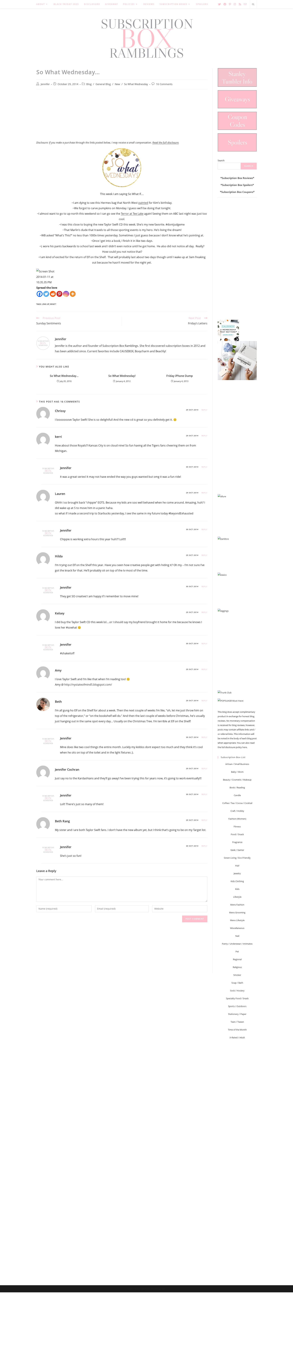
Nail (237, 935)
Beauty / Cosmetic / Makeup (237, 779)
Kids (237, 889)
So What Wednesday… (64, 376)
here (244, 747)
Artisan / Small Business (237, 764)
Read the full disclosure (165, 142)
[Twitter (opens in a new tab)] (219, 4)
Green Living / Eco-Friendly (237, 857)
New (117, 84)
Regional (237, 959)
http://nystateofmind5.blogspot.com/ (88, 684)
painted (143, 203)
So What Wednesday (136, 84)
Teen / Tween (237, 1021)
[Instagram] (66, 294)
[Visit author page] (43, 343)
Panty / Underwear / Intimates (237, 943)
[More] (73, 294)
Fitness (237, 826)
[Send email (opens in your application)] (245, 4)
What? (53, 304)
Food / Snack (237, 834)
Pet (237, 951)
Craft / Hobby (237, 810)
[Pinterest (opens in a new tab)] (230, 4)
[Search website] (253, 5)
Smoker (237, 974)
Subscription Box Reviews (237, 178)
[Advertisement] (121, 117)
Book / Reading (237, 787)
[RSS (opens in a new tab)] (239, 4)
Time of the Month (237, 1029)
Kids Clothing (237, 881)
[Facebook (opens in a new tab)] (225, 4)
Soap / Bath (237, 982)
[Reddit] (53, 294)
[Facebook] (40, 294)
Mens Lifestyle (237, 920)
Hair (237, 865)
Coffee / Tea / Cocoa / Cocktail (237, 803)
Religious (237, 967)
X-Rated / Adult (237, 1037)
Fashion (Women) (237, 818)
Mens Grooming (237, 912)
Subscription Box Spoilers (237, 185)
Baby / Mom (237, 771)
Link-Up (45, 304)
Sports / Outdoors (237, 1006)
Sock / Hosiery (237, 990)
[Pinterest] (59, 294)
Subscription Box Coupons (237, 192)
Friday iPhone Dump (179, 376)
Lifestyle (237, 896)
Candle (237, 795)
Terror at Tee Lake (132, 214)
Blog (89, 84)
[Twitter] (46, 294)
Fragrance (237, 842)
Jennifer (45, 84)
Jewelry (237, 873)
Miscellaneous (237, 928)
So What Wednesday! (121, 376)
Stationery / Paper (237, 1014)
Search (221, 160)
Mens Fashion (237, 904)
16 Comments (164, 84)
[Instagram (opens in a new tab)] (234, 4)
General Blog (103, 84)
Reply (204, 410)
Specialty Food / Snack (237, 998)
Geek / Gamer (237, 849)
